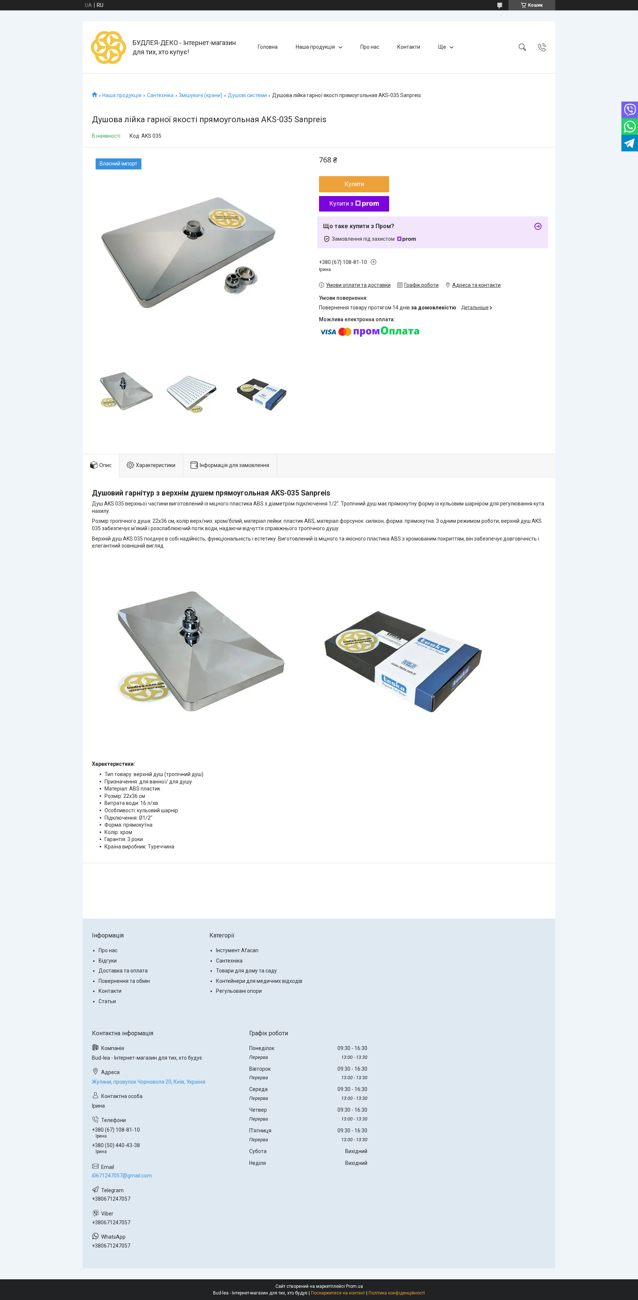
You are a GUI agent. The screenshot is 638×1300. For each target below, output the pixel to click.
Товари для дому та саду (246, 971)
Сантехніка (160, 95)
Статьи (107, 1001)
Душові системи (247, 95)
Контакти (408, 47)
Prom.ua (354, 1286)
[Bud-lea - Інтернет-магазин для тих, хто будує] (108, 47)
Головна (268, 47)
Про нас (369, 47)
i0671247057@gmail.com (122, 1176)
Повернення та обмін (124, 981)
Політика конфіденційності (396, 1293)
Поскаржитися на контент (338, 1293)
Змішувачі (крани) (200, 95)
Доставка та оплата (123, 971)
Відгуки (108, 961)
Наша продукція (315, 47)
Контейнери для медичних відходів (259, 981)
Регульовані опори (239, 991)
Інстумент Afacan (237, 950)
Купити (354, 184)
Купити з (341, 203)
